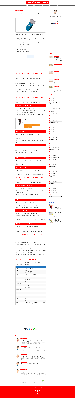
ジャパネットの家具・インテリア (54, 157)
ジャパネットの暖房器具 (53, 166)
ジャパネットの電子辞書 (53, 190)
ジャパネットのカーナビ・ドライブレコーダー (55, 115)
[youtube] (58, 23)
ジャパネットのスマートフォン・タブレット (55, 133)
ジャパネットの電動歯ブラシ (54, 188)
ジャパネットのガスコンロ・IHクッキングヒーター (55, 118)
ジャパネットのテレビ (53, 135)
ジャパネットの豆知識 (53, 183)
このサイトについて (33, 387)
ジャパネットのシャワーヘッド (54, 131)
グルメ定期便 (48, 5)
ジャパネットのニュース (53, 139)
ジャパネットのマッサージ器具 (54, 149)
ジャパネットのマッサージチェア (54, 147)
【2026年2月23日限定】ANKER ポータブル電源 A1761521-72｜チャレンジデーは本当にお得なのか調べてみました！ (58, 89)
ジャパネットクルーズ (55, 5)
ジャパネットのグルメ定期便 (54, 124)
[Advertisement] (30, 65)
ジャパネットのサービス (53, 127)
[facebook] (27, 329)
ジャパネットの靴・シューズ (54, 192)
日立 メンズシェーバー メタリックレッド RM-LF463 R (33, 120)
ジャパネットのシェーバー (29, 42)
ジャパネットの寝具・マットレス (54, 159)
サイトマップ (38, 387)
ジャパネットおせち (53, 98)
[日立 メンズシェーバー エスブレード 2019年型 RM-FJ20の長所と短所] (29, 329)
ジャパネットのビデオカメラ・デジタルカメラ (55, 143)
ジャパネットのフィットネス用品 (54, 145)
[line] (34, 329)
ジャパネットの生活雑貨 (53, 173)
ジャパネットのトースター (53, 137)
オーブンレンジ (41, 5)
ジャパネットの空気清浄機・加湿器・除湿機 (55, 176)
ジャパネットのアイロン (53, 100)
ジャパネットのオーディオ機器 (54, 106)
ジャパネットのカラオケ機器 (54, 113)
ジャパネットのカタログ (53, 111)
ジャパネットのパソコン (53, 141)
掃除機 (27, 5)
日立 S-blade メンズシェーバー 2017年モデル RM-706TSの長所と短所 (31, 356)
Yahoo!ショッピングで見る (28, 127)
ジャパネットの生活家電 (53, 171)
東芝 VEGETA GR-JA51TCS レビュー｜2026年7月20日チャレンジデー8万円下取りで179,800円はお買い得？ (58, 59)
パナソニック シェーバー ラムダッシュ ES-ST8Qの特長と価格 (30, 363)
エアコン (20, 5)
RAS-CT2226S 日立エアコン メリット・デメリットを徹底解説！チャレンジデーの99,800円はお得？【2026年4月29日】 (58, 75)
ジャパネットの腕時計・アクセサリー (55, 179)
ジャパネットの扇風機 (53, 162)
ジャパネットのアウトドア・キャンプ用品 (55, 103)
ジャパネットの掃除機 (53, 164)
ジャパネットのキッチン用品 (54, 122)
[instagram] (56, 23)
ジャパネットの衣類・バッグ (54, 181)
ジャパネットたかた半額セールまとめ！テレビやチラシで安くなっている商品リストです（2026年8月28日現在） (57, 207)
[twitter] (25, 329)
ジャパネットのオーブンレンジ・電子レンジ (55, 109)
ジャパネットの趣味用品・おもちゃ (55, 185)
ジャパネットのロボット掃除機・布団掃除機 (55, 151)
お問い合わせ (42, 387)
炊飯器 (34, 5)
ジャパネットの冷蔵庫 (53, 155)
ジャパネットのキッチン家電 (54, 120)
